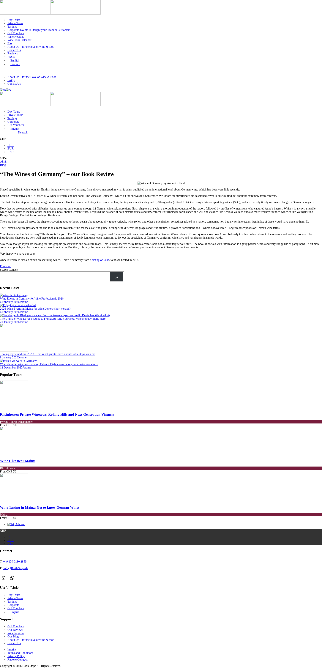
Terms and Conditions (20, 652)
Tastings (12, 26)
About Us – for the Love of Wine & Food (31, 76)
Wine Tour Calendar (19, 40)
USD (10, 151)
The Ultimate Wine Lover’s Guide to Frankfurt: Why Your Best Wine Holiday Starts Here (52, 318)
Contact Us (14, 50)
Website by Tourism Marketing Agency (17, 669)
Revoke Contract (17, 659)
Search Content (9, 269)
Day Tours (13, 19)
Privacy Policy (16, 656)
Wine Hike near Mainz (17, 461)
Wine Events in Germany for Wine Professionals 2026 (32, 298)
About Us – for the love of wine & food (30, 46)
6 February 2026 (10, 301)
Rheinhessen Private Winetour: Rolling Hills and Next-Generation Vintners (57, 414)
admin (3, 161)
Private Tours (15, 23)
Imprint (11, 649)
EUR (10, 145)
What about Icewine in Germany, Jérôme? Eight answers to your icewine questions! (49, 364)
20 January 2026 (10, 322)
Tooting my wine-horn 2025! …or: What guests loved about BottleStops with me (47, 354)
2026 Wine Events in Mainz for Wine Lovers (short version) (35, 308)
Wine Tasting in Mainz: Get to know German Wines (39, 507)
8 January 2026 (9, 357)
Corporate (13, 121)
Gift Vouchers (15, 33)
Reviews (12, 53)
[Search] (116, 276)
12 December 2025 (11, 367)
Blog (10, 43)
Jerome (24, 301)
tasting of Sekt (100, 260)
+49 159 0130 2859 (17, 70)
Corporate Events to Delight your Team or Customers (38, 29)
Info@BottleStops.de (47, 70)
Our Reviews (15, 629)
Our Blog (13, 636)
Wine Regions (15, 36)
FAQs (11, 56)
